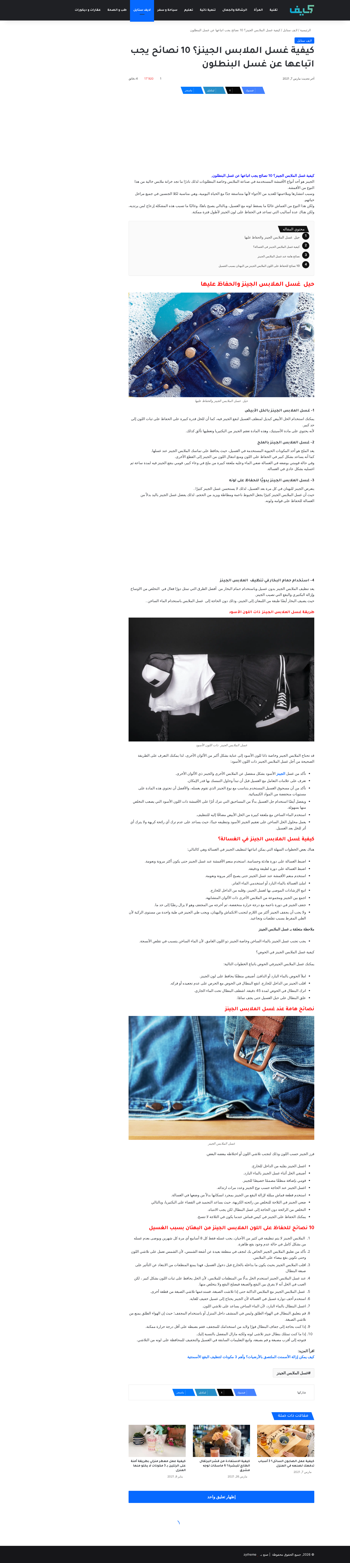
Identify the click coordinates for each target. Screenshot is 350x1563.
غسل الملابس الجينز (292, 1372)
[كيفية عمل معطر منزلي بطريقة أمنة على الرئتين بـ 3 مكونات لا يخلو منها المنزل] (157, 1441)
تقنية (274, 10)
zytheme (250, 1554)
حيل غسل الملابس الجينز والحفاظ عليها (272, 237)
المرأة (258, 10)
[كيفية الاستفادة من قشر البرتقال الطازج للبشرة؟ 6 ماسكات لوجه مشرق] (221, 1441)
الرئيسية (306, 30)
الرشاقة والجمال (234, 10)
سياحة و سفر (167, 10)
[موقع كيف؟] (302, 10)
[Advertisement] (221, 132)
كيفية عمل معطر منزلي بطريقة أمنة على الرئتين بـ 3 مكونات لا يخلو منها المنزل (158, 1466)
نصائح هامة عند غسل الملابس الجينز (279, 256)
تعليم (188, 10)
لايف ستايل (142, 10)
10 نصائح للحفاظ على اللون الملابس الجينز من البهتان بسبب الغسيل (259, 266)
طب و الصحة (117, 10)
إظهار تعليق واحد (221, 1496)
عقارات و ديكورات (88, 10)
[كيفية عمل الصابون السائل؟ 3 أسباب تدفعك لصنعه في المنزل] (285, 1441)
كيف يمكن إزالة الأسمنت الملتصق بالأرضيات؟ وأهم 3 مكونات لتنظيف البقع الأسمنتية (250, 1357)
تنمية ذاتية (208, 10)
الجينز (280, 773)
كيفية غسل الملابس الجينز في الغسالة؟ (276, 247)
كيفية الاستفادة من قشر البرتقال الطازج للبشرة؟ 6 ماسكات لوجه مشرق (225, 1466)
